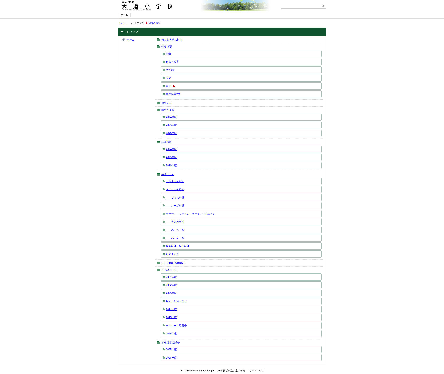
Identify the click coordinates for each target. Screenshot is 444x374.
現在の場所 (154, 23)
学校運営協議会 (170, 342)
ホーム (124, 14)
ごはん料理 (175, 197)
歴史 (168, 77)
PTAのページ (169, 269)
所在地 (170, 69)
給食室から (167, 174)
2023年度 (171, 293)
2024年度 (171, 117)
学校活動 (166, 142)
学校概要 (166, 46)
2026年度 (171, 133)
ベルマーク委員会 (176, 325)
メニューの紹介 (175, 189)
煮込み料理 (175, 221)
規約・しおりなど (176, 301)
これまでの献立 (175, 181)
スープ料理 (175, 205)
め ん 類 (175, 229)
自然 (168, 86)
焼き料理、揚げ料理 (177, 245)
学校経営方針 (174, 94)
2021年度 (171, 277)
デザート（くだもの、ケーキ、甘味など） (190, 213)
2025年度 (171, 125)
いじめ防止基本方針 (173, 262)
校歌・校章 (172, 61)
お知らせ (166, 103)
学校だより (167, 110)
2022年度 (171, 285)
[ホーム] (200, 6)
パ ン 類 (175, 237)
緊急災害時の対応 (171, 39)
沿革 (168, 53)
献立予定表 (172, 253)
